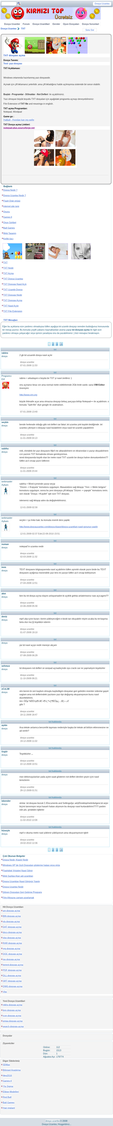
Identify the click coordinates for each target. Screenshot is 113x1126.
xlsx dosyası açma (12, 938)
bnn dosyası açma (12, 1010)
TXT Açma (8, 273)
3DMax (6, 1064)
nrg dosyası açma (11, 948)
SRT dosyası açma (12, 981)
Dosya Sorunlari (90, 24)
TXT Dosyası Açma (12, 300)
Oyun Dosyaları (71, 24)
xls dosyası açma (11, 921)
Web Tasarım (9, 233)
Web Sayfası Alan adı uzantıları (18, 876)
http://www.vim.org (28, 395)
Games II (7, 217)
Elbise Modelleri (11, 1092)
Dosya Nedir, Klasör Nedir (15, 860)
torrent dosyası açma (13, 965)
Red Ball (7, 1097)
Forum (26, 24)
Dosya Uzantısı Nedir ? (14, 195)
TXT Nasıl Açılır (11, 306)
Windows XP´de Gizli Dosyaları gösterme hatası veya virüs (31, 865)
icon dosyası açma (12, 1015)
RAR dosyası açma (12, 943)
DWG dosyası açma (12, 986)
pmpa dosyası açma (12, 1021)
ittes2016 (7, 1075)
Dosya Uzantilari (41, 24)
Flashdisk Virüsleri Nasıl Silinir (18, 870)
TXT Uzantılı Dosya (12, 289)
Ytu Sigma (8, 1086)
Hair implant (9, 1108)
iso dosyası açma (11, 959)
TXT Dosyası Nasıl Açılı (14, 284)
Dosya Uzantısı (8, 28)
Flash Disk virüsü (11, 201)
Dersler (56, 24)
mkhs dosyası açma (12, 1005)
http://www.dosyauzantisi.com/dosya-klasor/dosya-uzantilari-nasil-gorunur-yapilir (58, 527)
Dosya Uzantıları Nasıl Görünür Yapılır (21, 881)
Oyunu (6, 212)
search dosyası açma (13, 1026)
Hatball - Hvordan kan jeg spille (18, 120)
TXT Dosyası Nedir (12, 295)
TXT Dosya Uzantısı (13, 279)
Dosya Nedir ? (10, 190)
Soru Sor (89, 30)
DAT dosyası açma (12, 927)
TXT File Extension (12, 311)
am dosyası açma (11, 911)
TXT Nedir (8, 268)
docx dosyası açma (12, 932)
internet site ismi (11, 206)
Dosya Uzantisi (12, 24)
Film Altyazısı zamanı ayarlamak (18, 897)
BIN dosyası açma (12, 916)
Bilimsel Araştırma (12, 1070)
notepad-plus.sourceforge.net (19, 128)
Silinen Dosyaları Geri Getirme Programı (22, 892)
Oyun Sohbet (9, 222)
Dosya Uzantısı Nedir (13, 887)
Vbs (5, 992)
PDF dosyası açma (12, 970)
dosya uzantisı (53, 1121)
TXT (23, 28)
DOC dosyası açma (12, 954)
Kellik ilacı (8, 239)
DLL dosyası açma (12, 975)
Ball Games (9, 228)
